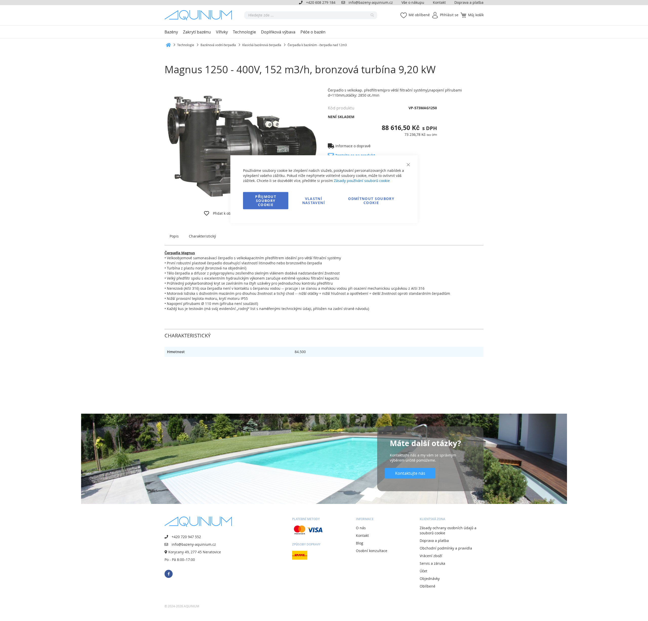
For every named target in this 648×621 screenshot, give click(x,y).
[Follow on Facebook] (169, 574)
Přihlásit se (449, 14)
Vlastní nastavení (313, 200)
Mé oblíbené (419, 14)
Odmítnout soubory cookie (371, 200)
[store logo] (200, 15)
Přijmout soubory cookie (265, 200)
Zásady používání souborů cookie (362, 180)
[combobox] (310, 15)
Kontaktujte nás (410, 473)
